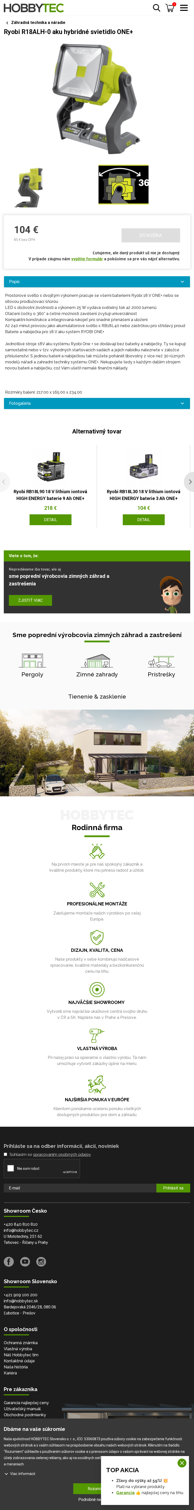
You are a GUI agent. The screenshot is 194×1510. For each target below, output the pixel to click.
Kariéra (10, 1373)
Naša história (16, 1367)
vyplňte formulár (87, 259)
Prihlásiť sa (173, 1188)
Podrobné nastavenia (97, 1499)
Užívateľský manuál (22, 1408)
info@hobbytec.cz (21, 1230)
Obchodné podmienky (25, 1414)
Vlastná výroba (18, 1348)
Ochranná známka (21, 1342)
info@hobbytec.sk (21, 1301)
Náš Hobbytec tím (21, 1354)
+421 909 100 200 (20, 1295)
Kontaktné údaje (19, 1361)
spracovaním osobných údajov (62, 1154)
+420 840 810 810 (21, 1224)
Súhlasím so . (50, 1154)
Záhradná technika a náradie (38, 22)
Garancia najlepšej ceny (26, 1402)
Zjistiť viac (30, 600)
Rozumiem (97, 1488)
